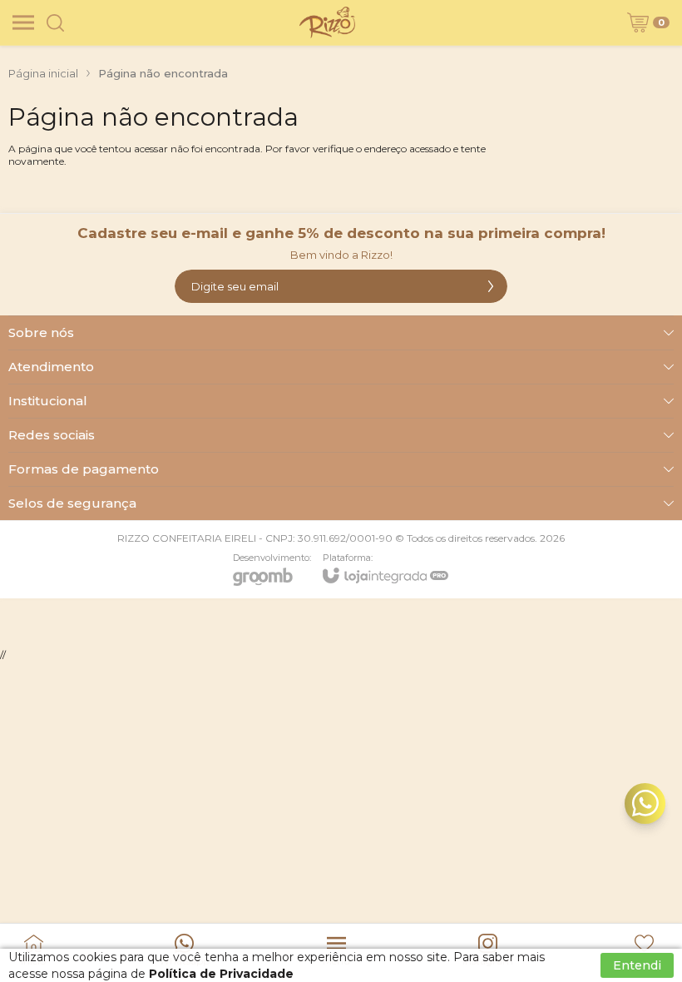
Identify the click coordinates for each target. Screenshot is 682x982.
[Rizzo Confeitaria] (326, 22)
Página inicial (43, 73)
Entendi (637, 965)
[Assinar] (490, 286)
